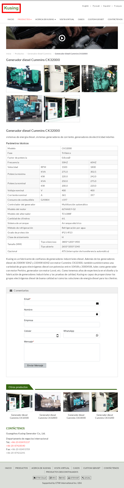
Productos (19, 53)
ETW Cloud (41, 478)
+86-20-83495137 (20, 442)
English (85, 6)
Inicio (8, 53)
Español (106, 6)
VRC (54, 478)
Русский (96, 6)
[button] (24, 19)
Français (118, 6)
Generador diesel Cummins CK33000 (76, 416)
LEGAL (87, 478)
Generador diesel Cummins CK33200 (104, 416)
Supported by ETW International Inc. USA (62, 483)
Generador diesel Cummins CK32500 (19, 416)
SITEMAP (74, 478)
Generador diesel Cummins (39, 53)
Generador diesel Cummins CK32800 (47, 416)
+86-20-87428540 (15, 445)
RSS (63, 478)
